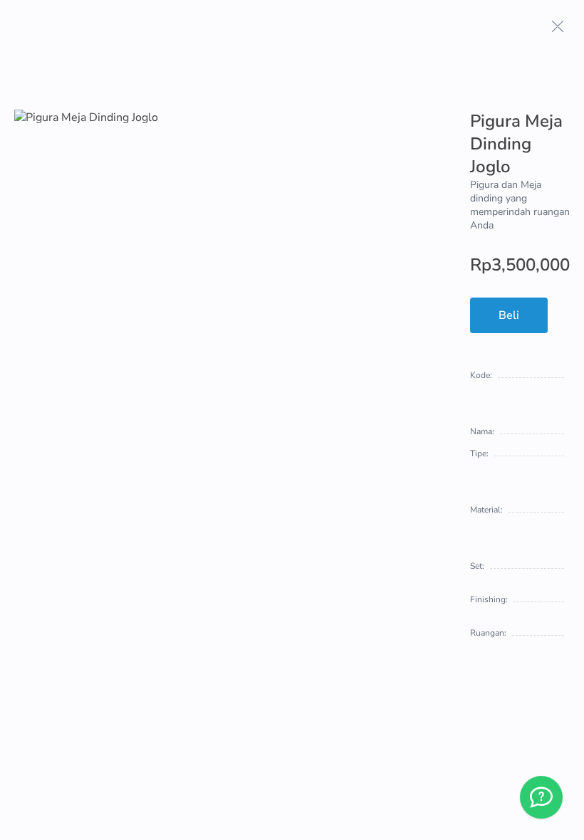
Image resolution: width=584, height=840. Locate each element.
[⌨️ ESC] (558, 26)
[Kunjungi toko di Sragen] (541, 797)
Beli (509, 315)
